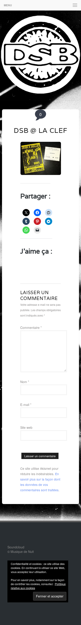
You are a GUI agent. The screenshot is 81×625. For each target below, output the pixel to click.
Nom (24, 381)
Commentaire (31, 327)
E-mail (25, 404)
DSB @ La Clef (40, 130)
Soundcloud (15, 547)
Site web (26, 427)
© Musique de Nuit (20, 551)
